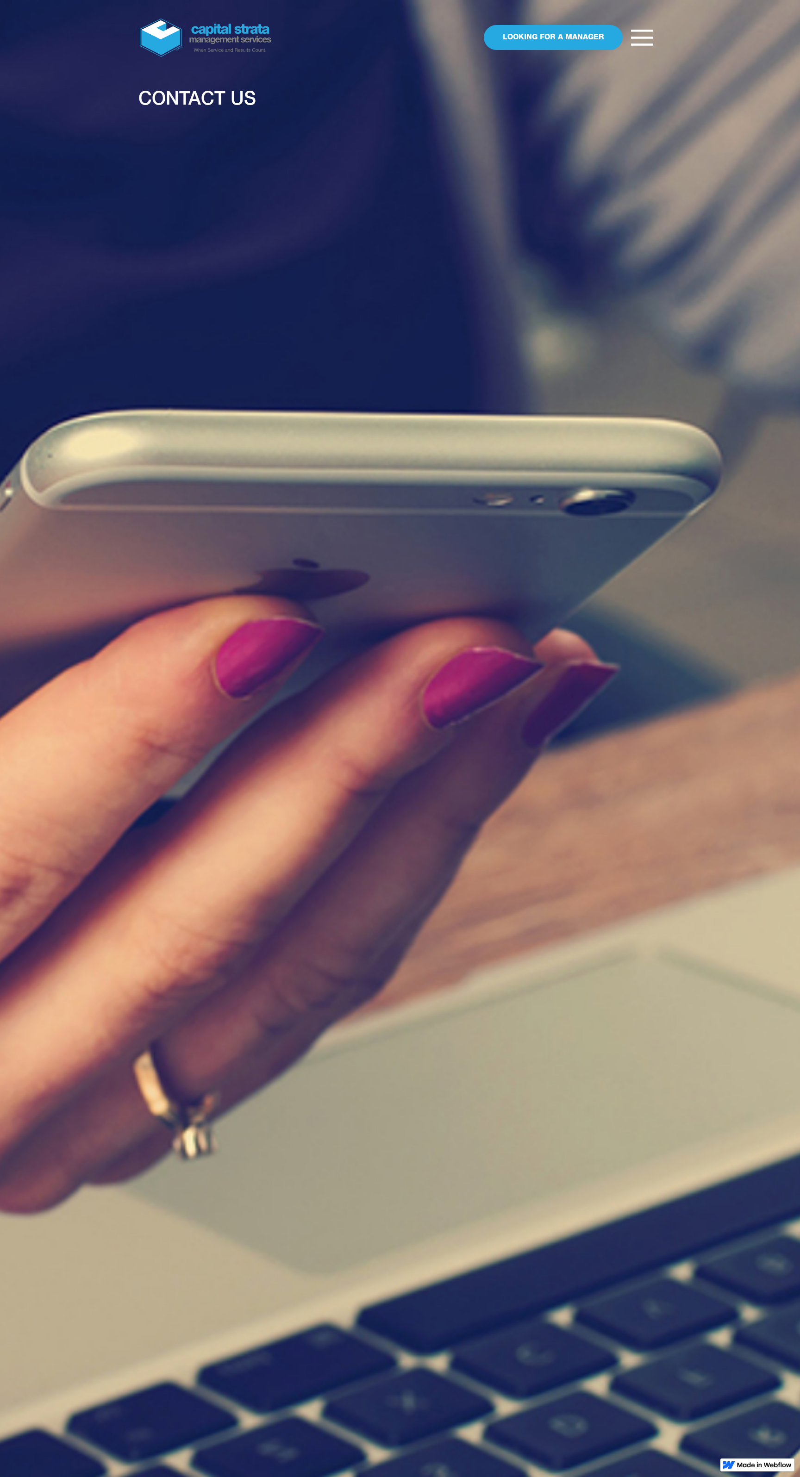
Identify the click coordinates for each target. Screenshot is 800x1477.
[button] (642, 37)
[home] (205, 37)
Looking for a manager (553, 38)
